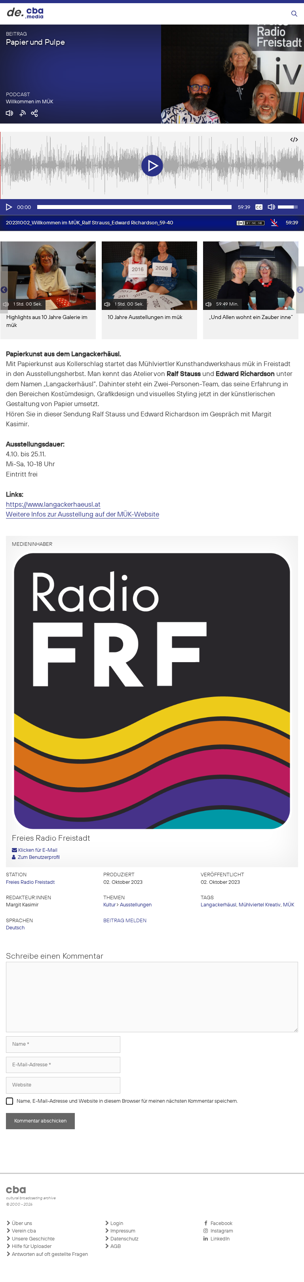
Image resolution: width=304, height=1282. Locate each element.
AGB (115, 1246)
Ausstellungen (136, 905)
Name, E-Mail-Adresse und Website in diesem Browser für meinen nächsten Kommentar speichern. (127, 1101)
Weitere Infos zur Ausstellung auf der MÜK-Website (82, 514)
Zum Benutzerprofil (37, 857)
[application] (152, 207)
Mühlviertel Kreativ (260, 905)
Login (116, 1223)
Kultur (109, 905)
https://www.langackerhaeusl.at (53, 504)
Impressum (122, 1231)
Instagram (220, 1231)
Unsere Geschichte (33, 1239)
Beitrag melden (124, 920)
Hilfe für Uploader (31, 1246)
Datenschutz (124, 1239)
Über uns (21, 1223)
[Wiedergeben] (8, 207)
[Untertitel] (259, 207)
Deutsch (15, 928)
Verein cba (23, 1231)
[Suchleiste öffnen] (294, 14)
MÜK (288, 905)
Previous (4, 290)
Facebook (220, 1223)
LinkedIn (219, 1239)
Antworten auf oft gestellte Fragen (49, 1254)
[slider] (134, 207)
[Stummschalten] (272, 207)
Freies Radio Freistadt (30, 882)
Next (300, 290)
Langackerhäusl (218, 905)
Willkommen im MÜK (29, 101)
